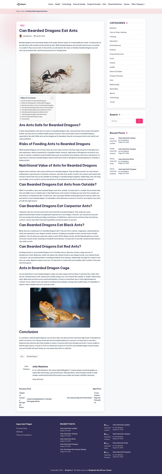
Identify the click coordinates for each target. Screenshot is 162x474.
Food (112, 59)
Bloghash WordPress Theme (100, 470)
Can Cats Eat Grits (126, 159)
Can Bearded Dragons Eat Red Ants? (34, 114)
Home (18, 11)
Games (112, 63)
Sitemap (19, 432)
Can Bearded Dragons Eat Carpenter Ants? (37, 110)
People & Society (116, 76)
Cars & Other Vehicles (118, 32)
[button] (37, 379)
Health (112, 67)
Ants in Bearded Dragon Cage (32, 116)
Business (113, 28)
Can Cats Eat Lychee (126, 138)
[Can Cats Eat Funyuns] (113, 171)
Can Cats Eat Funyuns (127, 169)
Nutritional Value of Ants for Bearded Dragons (38, 105)
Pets (22, 11)
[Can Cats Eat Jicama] (113, 151)
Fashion (113, 50)
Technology (114, 98)
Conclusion (25, 119)
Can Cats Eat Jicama (127, 149)
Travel (112, 102)
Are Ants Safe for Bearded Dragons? (34, 101)
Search (114, 114)
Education (114, 41)
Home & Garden (116, 72)
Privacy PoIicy (21, 428)
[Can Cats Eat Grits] (113, 161)
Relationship (114, 85)
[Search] (139, 121)
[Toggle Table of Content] (51, 98)
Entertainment (115, 45)
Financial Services (117, 54)
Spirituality (114, 89)
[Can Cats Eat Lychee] (113, 141)
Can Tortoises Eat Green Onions (73, 449)
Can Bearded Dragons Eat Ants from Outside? (37, 107)
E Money (113, 37)
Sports (112, 93)
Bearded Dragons (32, 356)
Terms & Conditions (24, 435)
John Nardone (40, 366)
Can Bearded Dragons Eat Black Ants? (35, 112)
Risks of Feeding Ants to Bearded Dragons (36, 103)
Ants (22, 356)
